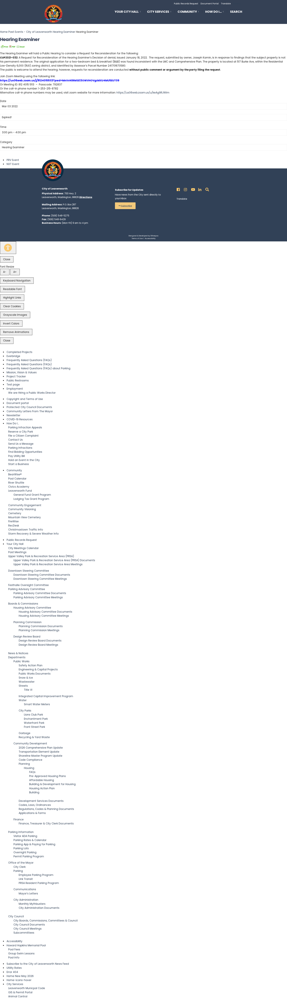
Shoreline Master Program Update (40, 756)
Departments (16, 657)
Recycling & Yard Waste (34, 737)
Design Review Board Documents (40, 640)
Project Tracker (16, 376)
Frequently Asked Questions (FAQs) (29, 360)
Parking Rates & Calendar (29, 840)
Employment (15, 389)
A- (4, 272)
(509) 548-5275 (60, 215)
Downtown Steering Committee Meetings (40, 579)
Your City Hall (127, 12)
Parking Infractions (20, 448)
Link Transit (26, 879)
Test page (13, 384)
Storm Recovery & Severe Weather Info (33, 533)
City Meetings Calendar (23, 548)
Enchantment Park (36, 719)
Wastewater (27, 682)
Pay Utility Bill (16, 456)
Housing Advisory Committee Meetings (44, 616)
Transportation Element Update (39, 752)
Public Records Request (186, 3)
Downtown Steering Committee (28, 571)
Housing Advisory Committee (32, 607)
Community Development (30, 743)
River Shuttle (16, 482)
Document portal (18, 403)
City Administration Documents (39, 908)
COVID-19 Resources (20, 419)
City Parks (25, 710)
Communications (24, 889)
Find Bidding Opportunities (25, 452)
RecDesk (13, 525)
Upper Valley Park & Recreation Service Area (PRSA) (41, 556)
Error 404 (12, 972)
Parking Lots (21, 848)
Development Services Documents (41, 801)
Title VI (28, 690)
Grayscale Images (15, 315)
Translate (226, 3)
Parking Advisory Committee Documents (39, 593)
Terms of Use (137, 238)
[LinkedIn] (199, 188)
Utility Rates (14, 968)
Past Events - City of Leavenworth (30, 32)
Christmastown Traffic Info (25, 529)
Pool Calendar (17, 478)
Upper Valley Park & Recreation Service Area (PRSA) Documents (54, 560)
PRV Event (13, 160)
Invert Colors (11, 323)
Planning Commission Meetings (39, 630)
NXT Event (13, 164)
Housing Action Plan (42, 788)
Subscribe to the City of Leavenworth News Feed (38, 964)
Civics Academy (18, 486)
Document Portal (210, 3)
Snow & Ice (26, 677)
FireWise (13, 521)
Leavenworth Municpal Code (26, 988)
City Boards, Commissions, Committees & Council (45, 920)
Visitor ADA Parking (25, 836)
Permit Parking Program (28, 856)
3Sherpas (154, 236)
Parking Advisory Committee (26, 589)
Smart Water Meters (37, 704)
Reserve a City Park (20, 431)
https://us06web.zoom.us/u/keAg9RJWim (142, 92)
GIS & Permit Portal (20, 992)
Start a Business (18, 464)
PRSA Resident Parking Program (39, 883)
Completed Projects (19, 352)
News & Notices (18, 653)
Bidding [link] (237, 3)
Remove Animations (16, 332)
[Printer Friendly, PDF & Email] (12, 46)
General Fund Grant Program (32, 495)
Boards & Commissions (23, 603)
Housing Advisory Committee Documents (45, 612)
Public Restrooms (18, 380)
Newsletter (13, 415)
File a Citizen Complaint (23, 435)
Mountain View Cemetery (24, 517)
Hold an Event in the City (24, 460)
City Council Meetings (27, 928)
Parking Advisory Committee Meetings (38, 597)
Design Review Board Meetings (38, 645)
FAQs (32, 772)
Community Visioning (22, 509)
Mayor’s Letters (28, 893)
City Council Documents (29, 924)
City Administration (25, 900)
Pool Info (13, 957)
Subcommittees (23, 932)
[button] (125, 205)
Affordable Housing (41, 780)
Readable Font (12, 289)
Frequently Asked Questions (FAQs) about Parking (38, 368)
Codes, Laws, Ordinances (35, 805)
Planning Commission (27, 622)
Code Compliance (30, 760)
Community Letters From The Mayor (30, 411)
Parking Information (21, 832)
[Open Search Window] (206, 188)
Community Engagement (24, 505)
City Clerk (19, 867)
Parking (18, 871)
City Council (16, 916)
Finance (18, 819)
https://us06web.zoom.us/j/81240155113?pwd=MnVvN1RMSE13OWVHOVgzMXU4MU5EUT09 (59, 80)
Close (6, 259)
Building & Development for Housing (52, 784)
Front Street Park (34, 727)
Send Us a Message (20, 444)
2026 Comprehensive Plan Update (41, 747)
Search (236, 12)
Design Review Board (26, 636)
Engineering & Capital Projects (38, 669)
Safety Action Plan (30, 665)
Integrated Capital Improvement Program (46, 696)
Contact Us (15, 440)
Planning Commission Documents (41, 626)
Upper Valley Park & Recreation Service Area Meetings (48, 564)
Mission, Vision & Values (22, 372)
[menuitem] (129, 11)
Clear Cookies (12, 306)
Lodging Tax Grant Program (31, 499)
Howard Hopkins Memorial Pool (26, 945)
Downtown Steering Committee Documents (41, 575)
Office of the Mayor (20, 863)
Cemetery (14, 513)
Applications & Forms (32, 813)
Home (4, 32)
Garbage (24, 733)
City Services (158, 12)
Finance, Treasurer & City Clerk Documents (46, 823)
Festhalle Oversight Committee (28, 585)
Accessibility (150, 238)
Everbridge (13, 356)
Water (23, 700)
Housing (29, 768)
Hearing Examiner (64, 32)
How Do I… (213, 12)
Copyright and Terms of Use (25, 399)
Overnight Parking (24, 852)
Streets (23, 686)
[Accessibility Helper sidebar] (8, 247)
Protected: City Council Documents (29, 407)
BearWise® (15, 474)
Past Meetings (17, 552)
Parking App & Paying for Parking (34, 844)
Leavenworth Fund (20, 491)
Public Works (21, 661)
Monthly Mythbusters (32, 904)
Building (34, 792)
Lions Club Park (33, 714)
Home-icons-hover (19, 980)
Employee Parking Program (36, 875)
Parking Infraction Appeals (25, 427)
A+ (15, 272)
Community (187, 12)
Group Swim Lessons (21, 953)
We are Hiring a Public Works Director (32, 393)
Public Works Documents (35, 673)
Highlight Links (12, 297)
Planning (24, 764)
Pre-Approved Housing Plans (47, 776)
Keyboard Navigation (16, 280)
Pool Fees (14, 949)
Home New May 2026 (20, 976)
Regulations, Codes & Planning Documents (46, 809)
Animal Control (17, 996)
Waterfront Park (34, 723)
